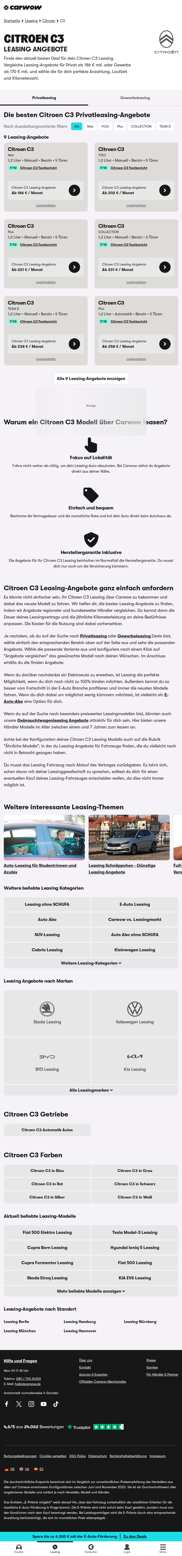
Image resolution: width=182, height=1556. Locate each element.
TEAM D (165, 126)
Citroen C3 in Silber (47, 1197)
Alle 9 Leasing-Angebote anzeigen (91, 378)
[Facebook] (7, 1406)
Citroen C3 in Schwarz (134, 1184)
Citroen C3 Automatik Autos (47, 1130)
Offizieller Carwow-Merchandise (102, 1381)
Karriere (152, 1367)
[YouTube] (44, 1406)
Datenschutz (97, 1456)
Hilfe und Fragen (20, 1361)
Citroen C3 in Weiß (135, 1197)
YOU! (105, 126)
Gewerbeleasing (135, 98)
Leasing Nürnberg (140, 1322)
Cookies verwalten (53, 1456)
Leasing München (20, 1331)
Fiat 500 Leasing (135, 1262)
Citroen (48, 21)
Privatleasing (44, 98)
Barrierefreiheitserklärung (128, 1456)
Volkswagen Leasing (135, 1022)
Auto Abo (47, 919)
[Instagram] (31, 1406)
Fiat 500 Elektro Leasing (47, 1232)
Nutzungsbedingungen (20, 1456)
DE (12, 1469)
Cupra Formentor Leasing (47, 1262)
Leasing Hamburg (80, 1322)
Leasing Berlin (16, 1322)
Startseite (12, 21)
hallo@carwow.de (28, 1384)
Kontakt (85, 1367)
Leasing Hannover (80, 1331)
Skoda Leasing (47, 1022)
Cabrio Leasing (47, 949)
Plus (120, 126)
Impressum (158, 1456)
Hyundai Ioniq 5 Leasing (134, 1247)
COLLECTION (141, 126)
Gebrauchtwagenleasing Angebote (52, 720)
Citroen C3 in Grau (135, 1171)
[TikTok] (56, 1406)
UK (27, 1469)
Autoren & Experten (93, 1374)
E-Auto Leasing (135, 904)
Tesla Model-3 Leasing (134, 1232)
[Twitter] (19, 1406)
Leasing (31, 21)
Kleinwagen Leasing (134, 949)
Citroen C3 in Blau (47, 1171)
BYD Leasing (47, 1069)
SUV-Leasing (47, 934)
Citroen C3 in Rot (47, 1184)
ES (41, 1469)
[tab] (44, 97)
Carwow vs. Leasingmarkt (134, 919)
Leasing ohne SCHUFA (47, 904)
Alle (76, 126)
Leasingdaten (46, 205)
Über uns (85, 1360)
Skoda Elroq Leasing (47, 1278)
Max (90, 126)
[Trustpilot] (94, 1426)
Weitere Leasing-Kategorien (89, 963)
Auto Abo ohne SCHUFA (135, 934)
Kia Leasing (135, 1069)
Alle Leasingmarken (89, 1090)
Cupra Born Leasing (47, 1247)
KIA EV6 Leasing (135, 1278)
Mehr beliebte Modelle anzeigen (89, 1291)
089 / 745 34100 (28, 1379)
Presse (151, 1360)
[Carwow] (23, 7)
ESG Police (77, 1456)
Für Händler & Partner (162, 1374)
